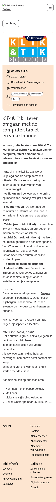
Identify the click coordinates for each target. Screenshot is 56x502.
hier (10, 319)
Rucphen (39, 302)
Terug (13, 23)
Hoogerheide (23, 297)
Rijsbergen (9, 302)
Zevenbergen (37, 306)
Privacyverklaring (12, 478)
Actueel (6, 426)
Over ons (7, 473)
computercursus (20, 94)
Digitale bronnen (39, 482)
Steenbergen (10, 306)
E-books (35, 487)
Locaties (7, 468)
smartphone (36, 94)
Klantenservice (38, 436)
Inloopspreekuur (33, 388)
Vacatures (8, 483)
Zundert (7, 310)
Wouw (24, 306)
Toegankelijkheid (39, 455)
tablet (15, 99)
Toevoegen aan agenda (24, 105)
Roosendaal (24, 302)
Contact (34, 431)
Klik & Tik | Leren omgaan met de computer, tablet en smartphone (20, 127)
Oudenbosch (41, 297)
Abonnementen (38, 441)
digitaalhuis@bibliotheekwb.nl (24, 397)
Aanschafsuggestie (41, 477)
